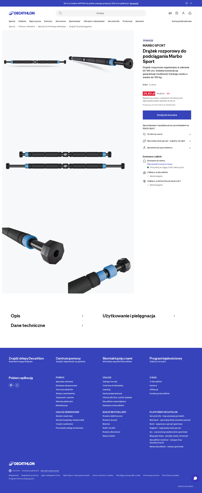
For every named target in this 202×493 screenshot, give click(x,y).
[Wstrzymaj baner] (186, 3)
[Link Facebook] (11, 385)
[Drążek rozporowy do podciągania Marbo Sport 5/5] (101, 260)
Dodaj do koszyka (167, 115)
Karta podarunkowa (182, 21)
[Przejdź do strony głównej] (22, 13)
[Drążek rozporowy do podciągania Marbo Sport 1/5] (101, 63)
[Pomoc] (176, 13)
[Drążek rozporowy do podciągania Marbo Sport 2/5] (35, 63)
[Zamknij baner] (191, 3)
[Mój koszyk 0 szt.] (190, 13)
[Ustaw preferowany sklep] (170, 13)
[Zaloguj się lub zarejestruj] (183, 13)
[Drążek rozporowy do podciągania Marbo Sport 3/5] (68, 162)
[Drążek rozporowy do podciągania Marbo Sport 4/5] (35, 260)
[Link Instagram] (17, 385)
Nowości (140, 21)
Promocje (127, 21)
